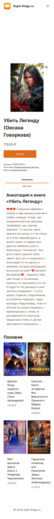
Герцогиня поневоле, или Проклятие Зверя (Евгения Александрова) (41, 471)
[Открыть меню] (47, 6)
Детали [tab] (27, 186)
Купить (20, 154)
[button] (46, 67)
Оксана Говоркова (18, 170)
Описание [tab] (27, 179)
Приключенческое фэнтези (26, 167)
